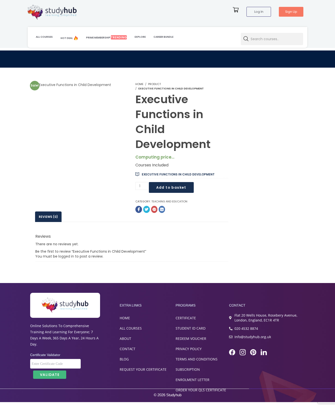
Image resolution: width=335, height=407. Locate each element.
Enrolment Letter (192, 379)
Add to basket (171, 187)
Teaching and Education (169, 201)
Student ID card (191, 328)
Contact (127, 348)
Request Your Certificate (143, 369)
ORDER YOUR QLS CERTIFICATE (201, 390)
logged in (66, 256)
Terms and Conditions (197, 359)
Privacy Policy (189, 348)
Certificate (186, 318)
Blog (124, 359)
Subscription (188, 369)
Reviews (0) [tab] (48, 217)
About (125, 338)
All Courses (131, 328)
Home (125, 318)
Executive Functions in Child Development (178, 174)
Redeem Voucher (191, 338)
